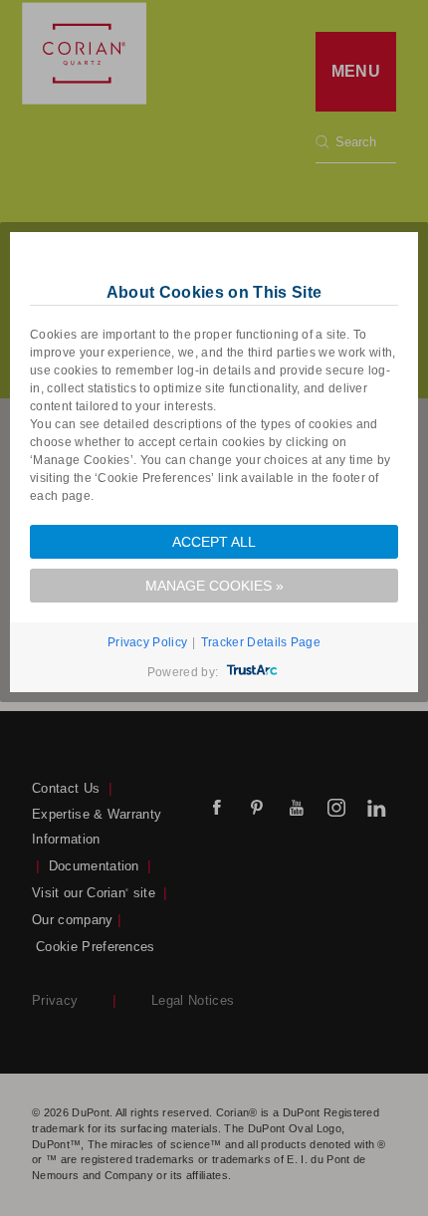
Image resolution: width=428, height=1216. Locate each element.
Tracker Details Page (261, 642)
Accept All (214, 542)
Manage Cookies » (214, 586)
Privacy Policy (147, 642)
